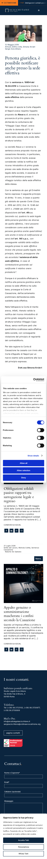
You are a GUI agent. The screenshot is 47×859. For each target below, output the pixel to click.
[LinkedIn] (11, 530)
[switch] (40, 430)
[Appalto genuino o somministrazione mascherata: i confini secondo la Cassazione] (23, 565)
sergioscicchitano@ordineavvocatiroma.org (22, 724)
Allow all (23, 463)
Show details (33, 456)
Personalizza (23, 847)
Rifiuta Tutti (23, 854)
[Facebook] (6, 530)
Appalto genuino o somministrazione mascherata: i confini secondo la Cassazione (19, 613)
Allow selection (23, 470)
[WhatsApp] (16, 530)
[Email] (21, 530)
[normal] (17, 9)
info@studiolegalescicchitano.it (17, 721)
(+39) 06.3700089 (12, 710)
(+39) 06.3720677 (32, 708)
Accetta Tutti (23, 840)
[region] (23, 836)
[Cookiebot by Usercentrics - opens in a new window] (33, 379)
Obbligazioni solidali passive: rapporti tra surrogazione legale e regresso (19, 495)
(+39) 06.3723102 (15, 708)
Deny (23, 478)
